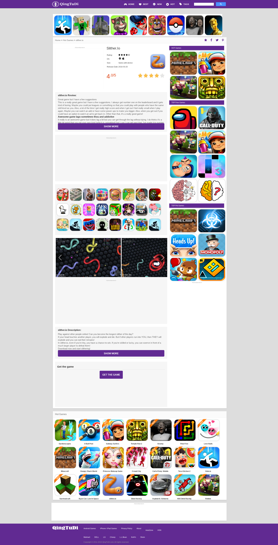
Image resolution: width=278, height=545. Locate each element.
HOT (172, 4)
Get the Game (111, 375)
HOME (131, 4)
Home (58, 40)
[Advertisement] (111, 159)
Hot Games (68, 40)
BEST (145, 4)
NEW (159, 4)
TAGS (186, 4)
